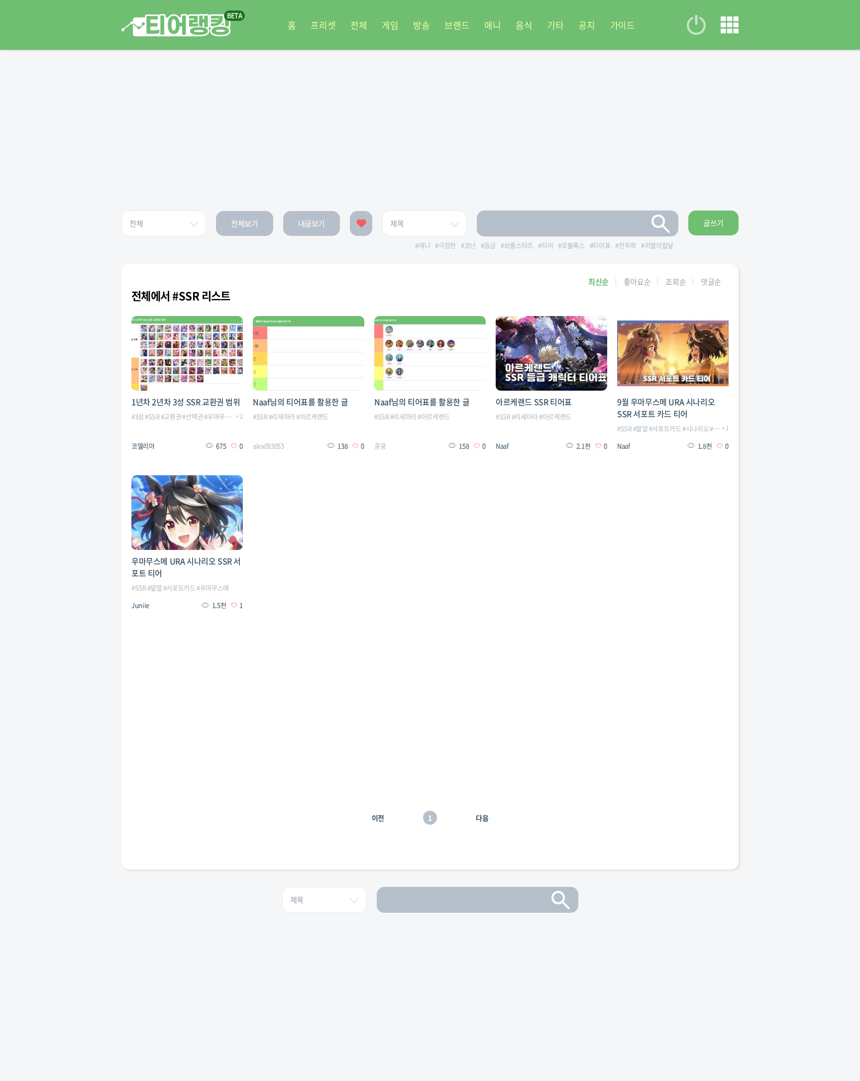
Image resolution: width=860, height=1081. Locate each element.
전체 (358, 25)
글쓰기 (713, 222)
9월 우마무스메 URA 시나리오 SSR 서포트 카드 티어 (666, 408)
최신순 (598, 281)
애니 (492, 25)
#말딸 (640, 428)
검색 (661, 223)
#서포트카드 (665, 428)
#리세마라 (282, 416)
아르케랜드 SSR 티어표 (534, 402)
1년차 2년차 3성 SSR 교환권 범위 (185, 402)
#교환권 (171, 416)
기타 (555, 25)
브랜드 (456, 25)
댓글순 (711, 281)
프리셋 (323, 25)
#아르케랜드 (312, 416)
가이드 (622, 25)
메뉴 (730, 24)
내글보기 (311, 223)
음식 (524, 25)
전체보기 (244, 223)
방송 (421, 25)
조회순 (675, 281)
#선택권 (192, 416)
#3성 (137, 416)
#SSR (152, 416)
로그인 (696, 25)
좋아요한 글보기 (361, 223)
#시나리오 (695, 428)
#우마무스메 (220, 416)
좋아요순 (637, 281)
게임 (390, 25)
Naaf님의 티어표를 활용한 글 (300, 402)
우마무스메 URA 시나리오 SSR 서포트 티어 (186, 567)
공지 (586, 25)
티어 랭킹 (175, 25)
